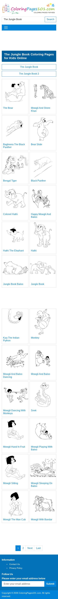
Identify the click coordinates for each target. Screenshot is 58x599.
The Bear (8, 108)
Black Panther (38, 180)
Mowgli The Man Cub (14, 519)
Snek (33, 410)
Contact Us (14, 564)
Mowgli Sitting (10, 483)
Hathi (34, 250)
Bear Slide (36, 144)
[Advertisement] (29, 40)
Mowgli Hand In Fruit (14, 447)
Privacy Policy (15, 568)
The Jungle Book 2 (29, 73)
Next (30, 548)
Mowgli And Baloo (40, 374)
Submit (50, 584)
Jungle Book (37, 284)
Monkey (35, 337)
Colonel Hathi (10, 214)
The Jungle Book (29, 67)
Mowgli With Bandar (41, 519)
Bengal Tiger (10, 180)
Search (50, 19)
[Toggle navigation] (6, 28)
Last (38, 548)
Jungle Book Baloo (13, 284)
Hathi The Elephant (13, 250)
